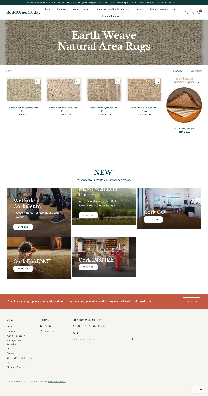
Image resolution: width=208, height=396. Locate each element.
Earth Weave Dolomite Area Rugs (24, 109)
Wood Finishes (80, 8)
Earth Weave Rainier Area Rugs (144, 109)
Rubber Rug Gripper (184, 128)
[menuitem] (48, 9)
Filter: (9, 70)
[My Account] (192, 12)
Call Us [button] (191, 301)
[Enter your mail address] (132, 339)
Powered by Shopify (57, 381)
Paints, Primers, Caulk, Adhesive (112, 8)
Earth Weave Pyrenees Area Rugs (104, 109)
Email (75, 333)
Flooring (61, 8)
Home (47, 8)
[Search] (186, 12)
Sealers (139, 8)
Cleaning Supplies (109, 15)
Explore (153, 219)
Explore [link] (23, 227)
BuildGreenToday (23, 12)
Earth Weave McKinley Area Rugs (64, 109)
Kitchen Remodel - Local (163, 8)
